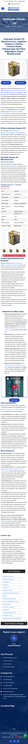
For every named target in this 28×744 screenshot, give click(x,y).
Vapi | (10, 549)
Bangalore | (4, 555)
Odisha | (17, 557)
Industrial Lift (6, 582)
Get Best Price (5, 188)
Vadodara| (14, 549)
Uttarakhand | (15, 561)
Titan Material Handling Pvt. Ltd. (17, 733)
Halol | (18, 549)
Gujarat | (21, 547)
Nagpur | (4, 543)
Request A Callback (20, 255)
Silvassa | (23, 549)
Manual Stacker (7, 604)
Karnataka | (17, 553)
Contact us (4, 521)
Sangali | (19, 543)
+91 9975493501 (14, 646)
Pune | (22, 543)
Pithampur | (8, 561)
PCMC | (4, 545)
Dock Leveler (6, 610)
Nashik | (16, 541)
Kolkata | (19, 559)
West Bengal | (13, 559)
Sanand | (4, 551)
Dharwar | (16, 555)
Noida (11, 563)
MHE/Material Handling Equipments (12, 618)
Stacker (5, 596)
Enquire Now (6, 82)
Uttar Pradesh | (5, 563)
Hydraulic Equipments (8, 660)
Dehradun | (21, 561)
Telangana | (22, 555)
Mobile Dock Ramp (7, 590)
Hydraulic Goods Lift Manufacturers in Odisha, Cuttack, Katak (13, 409)
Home (7, 26)
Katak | (21, 557)
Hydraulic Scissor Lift (8, 579)
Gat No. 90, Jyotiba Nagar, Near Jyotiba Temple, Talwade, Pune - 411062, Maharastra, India (14, 696)
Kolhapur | (14, 543)
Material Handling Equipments (10, 658)
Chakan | (18, 545)
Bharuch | (12, 551)
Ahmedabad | (15, 539)
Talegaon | (11, 547)
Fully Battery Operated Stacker (11, 593)
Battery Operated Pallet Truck (10, 601)
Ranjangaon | (5, 547)
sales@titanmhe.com (15, 4)
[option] (13, 69)
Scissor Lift (6, 587)
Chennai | (11, 553)
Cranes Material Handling (9, 666)
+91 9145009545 (7, 685)
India (14, 729)
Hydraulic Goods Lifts (13, 166)
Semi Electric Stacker (8, 607)
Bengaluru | (10, 555)
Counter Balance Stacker (9, 598)
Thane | (21, 539)
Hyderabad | (5, 557)
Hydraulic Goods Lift (8, 576)
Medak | (10, 557)
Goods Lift (5, 584)
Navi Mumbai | (10, 541)
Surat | (8, 551)
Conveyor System (7, 663)
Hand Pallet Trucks (7, 615)
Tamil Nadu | (18, 551)
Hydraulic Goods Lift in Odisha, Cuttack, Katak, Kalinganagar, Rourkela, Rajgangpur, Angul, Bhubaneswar (14, 92)
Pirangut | (16, 547)
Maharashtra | (8, 539)
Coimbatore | (5, 553)
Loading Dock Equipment (9, 612)
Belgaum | (22, 553)
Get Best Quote (8, 255)
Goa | (13, 557)
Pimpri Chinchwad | (11, 545)
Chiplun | (8, 543)
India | (3, 539)
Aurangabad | (21, 541)
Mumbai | (4, 541)
